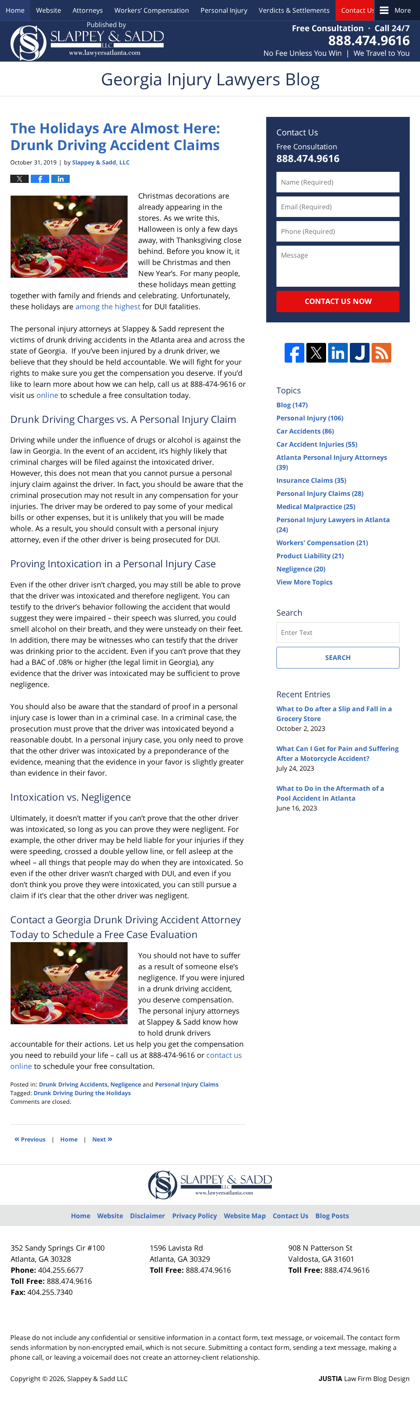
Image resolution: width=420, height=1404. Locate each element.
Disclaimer (147, 1215)
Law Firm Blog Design (364, 1378)
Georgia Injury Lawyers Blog (87, 41)
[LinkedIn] (338, 353)
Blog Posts (332, 1215)
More (403, 10)
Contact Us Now (338, 301)
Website (48, 10)
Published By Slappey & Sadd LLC (337, 41)
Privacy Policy (194, 1215)
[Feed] (381, 353)
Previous (30, 1138)
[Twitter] (316, 353)
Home (15, 10)
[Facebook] (294, 353)
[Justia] (360, 353)
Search (338, 657)
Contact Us (358, 10)
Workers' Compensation (322, 542)
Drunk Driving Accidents (73, 1084)
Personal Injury (224, 10)
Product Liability (310, 555)
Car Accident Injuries (316, 444)
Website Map (245, 1215)
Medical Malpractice (315, 506)
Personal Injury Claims (187, 1084)
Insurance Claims (311, 480)
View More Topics (304, 582)
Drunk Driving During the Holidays (82, 1093)
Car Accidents (305, 431)
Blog (292, 404)
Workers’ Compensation (151, 10)
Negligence (125, 1084)
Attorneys (88, 10)
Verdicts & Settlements (294, 10)
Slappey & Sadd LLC (97, 1378)
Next (102, 1138)
